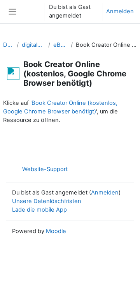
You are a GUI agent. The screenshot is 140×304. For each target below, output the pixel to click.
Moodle (56, 231)
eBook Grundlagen (60, 44)
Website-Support (45, 169)
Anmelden (120, 11)
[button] (30, 11)
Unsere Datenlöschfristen (46, 201)
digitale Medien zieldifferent (33, 44)
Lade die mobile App (39, 209)
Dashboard (8, 44)
